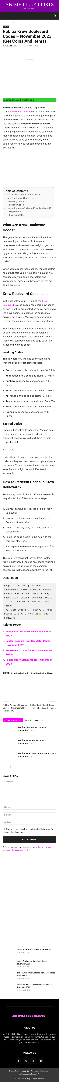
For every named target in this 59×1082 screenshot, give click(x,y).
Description (15, 211)
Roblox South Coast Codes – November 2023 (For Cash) (43, 706)
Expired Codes (16, 204)
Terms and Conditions (39, 1071)
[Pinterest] (18, 52)
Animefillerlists (11, 46)
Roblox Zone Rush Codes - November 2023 (34, 949)
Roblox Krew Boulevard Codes (42, 673)
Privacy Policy (14, 1071)
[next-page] (9, 766)
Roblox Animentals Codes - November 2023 (29, 938)
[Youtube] (40, 1061)
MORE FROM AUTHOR (34, 720)
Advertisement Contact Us (29, 1074)
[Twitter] (12, 52)
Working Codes (16, 201)
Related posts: (16, 215)
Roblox (12, 22)
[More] (31, 52)
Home (5, 22)
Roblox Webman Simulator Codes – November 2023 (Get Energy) (15, 708)
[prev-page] (4, 766)
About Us (25, 1071)
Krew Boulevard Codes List (20, 198)
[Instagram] (26, 1061)
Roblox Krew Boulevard (19, 673)
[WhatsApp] (24, 52)
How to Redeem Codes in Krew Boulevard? (28, 208)
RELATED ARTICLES (12, 720)
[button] (4, 16)
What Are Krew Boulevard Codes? (23, 194)
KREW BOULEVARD (21, 111)
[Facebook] (5, 52)
